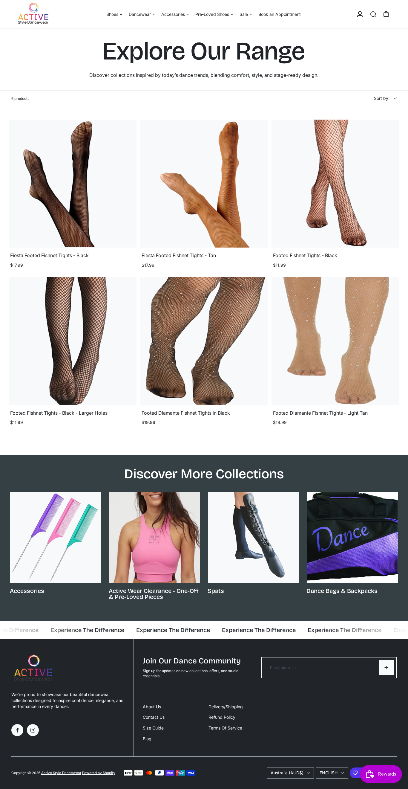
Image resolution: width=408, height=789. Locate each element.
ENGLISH (329, 772)
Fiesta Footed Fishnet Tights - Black (49, 255)
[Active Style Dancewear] (53, 14)
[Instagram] (33, 730)
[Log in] (360, 14)
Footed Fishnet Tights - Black (305, 255)
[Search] (373, 14)
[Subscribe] (386, 667)
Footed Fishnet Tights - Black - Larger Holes (59, 413)
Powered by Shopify (98, 773)
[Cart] (386, 14)
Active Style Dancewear (61, 773)
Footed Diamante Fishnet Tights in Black (186, 413)
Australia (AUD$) (287, 772)
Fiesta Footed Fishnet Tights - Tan (179, 255)
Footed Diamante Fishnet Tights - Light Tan (320, 413)
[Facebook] (17, 730)
